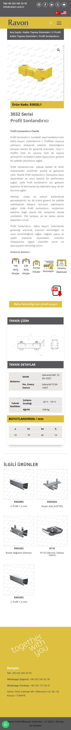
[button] (58, 50)
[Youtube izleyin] (64, 4)
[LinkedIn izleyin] (51, 4)
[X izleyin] (57, 4)
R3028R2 (19, 504)
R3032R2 (19, 599)
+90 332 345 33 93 (17, 3)
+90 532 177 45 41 (40, 685)
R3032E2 (19, 550)
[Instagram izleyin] (38, 4)
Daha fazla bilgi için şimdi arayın (35, 304)
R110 (52, 552)
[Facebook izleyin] (45, 4)
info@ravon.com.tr (13, 6)
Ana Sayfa (15, 32)
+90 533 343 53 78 (40, 679)
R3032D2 (52, 504)
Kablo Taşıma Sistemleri (36, 32)
